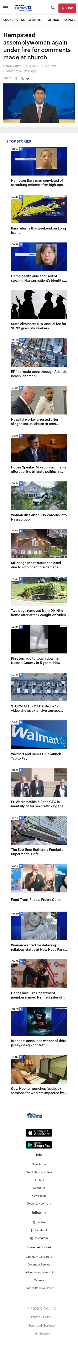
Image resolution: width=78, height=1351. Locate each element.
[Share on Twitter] (22, 78)
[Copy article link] (28, 78)
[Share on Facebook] (16, 78)
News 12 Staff (12, 66)
